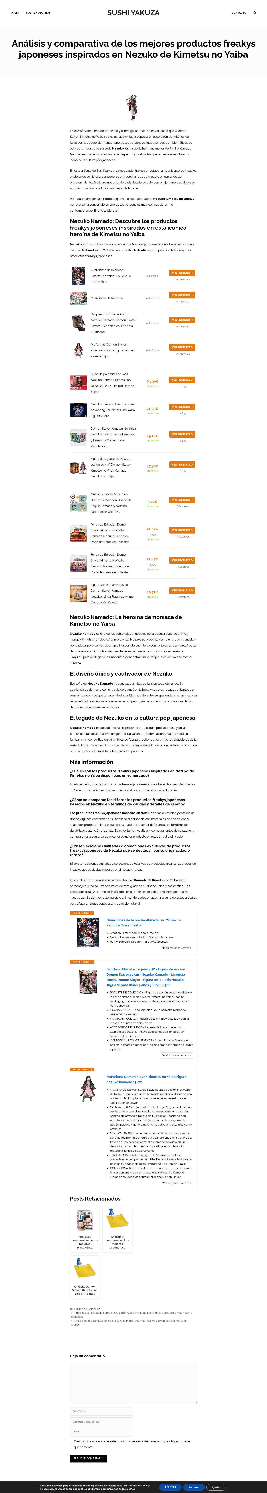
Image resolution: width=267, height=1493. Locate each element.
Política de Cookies (139, 1485)
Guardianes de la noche (107, 298)
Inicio (15, 12)
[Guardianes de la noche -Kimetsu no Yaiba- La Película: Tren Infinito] (88, 932)
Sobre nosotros (38, 12)
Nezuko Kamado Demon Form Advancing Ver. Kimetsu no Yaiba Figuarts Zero (113, 410)
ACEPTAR (170, 1487)
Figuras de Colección (87, 1308)
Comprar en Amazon (178, 947)
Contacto (239, 12)
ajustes (130, 1489)
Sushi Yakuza (133, 12)
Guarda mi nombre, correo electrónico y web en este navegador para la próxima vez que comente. (133, 1444)
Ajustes (216, 1487)
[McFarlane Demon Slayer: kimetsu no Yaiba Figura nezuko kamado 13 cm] (88, 1088)
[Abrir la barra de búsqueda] (255, 12)
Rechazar (194, 1487)
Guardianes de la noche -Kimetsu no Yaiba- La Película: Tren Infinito (111, 276)
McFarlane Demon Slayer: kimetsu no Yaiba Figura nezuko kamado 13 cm (112, 350)
